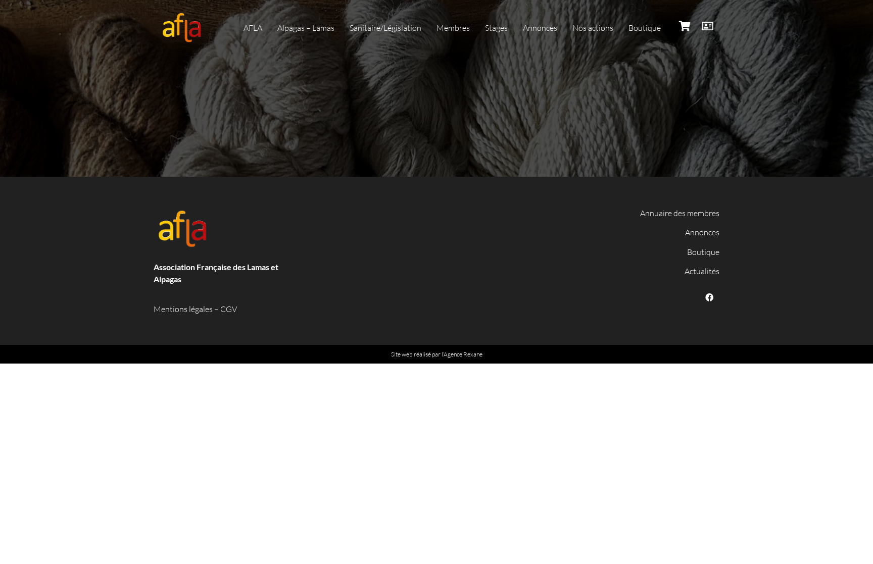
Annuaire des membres (679, 213)
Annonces (702, 232)
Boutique (703, 252)
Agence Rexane (463, 354)
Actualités (702, 271)
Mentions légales (183, 309)
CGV (228, 309)
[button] (253, 27)
